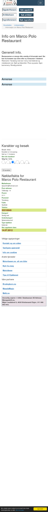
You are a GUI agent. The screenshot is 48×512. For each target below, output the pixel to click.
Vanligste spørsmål (11, 247)
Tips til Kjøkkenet (10, 275)
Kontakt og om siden (12, 243)
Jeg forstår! (40, 509)
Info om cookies (10, 252)
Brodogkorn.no (9, 284)
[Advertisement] (24, 111)
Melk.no (6, 293)
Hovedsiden (7, 25)
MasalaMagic (8, 288)
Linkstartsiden (19, 25)
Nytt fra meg (8, 265)
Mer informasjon (20, 510)
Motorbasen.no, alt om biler (15, 261)
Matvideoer (8, 270)
